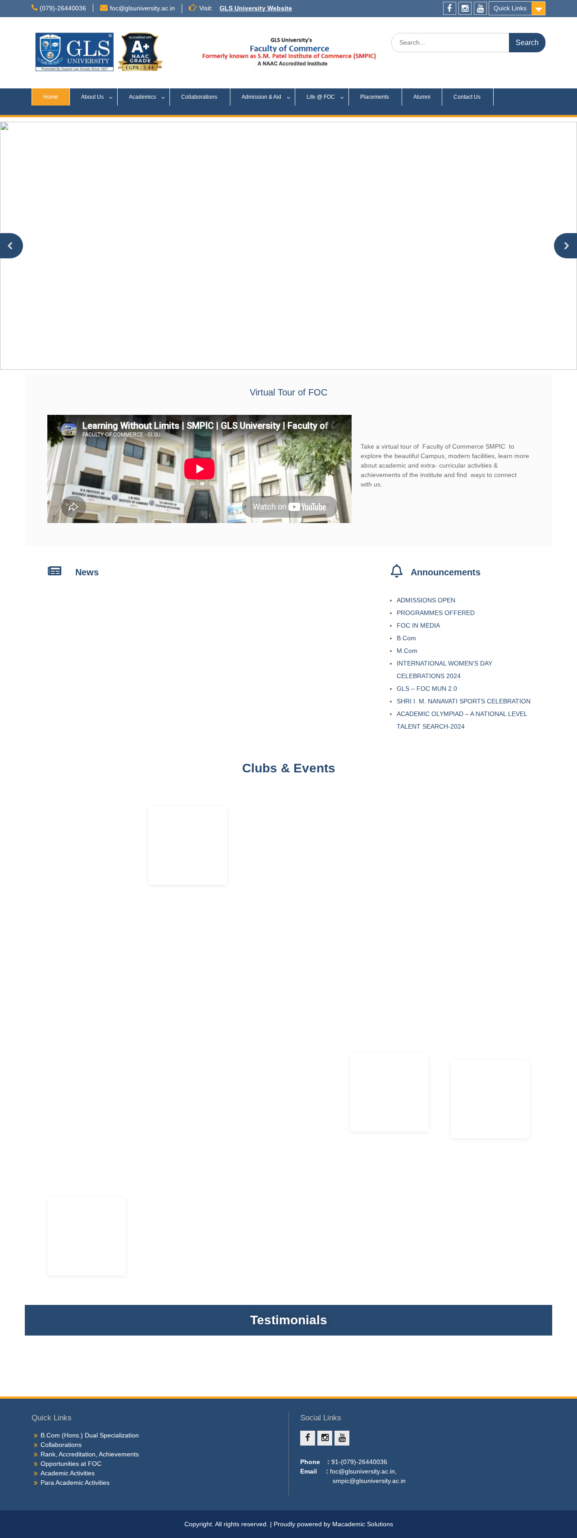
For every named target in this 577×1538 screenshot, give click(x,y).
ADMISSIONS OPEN (426, 600)
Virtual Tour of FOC (288, 392)
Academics (142, 97)
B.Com (406, 638)
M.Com (407, 650)
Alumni (421, 97)
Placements (375, 97)
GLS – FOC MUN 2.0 (428, 688)
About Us (92, 97)
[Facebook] (449, 8)
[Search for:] (468, 42)
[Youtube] (480, 8)
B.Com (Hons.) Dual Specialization (90, 1435)
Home (50, 97)
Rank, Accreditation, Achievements (90, 1454)
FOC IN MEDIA (418, 625)
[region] (288, 246)
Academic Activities (68, 1473)
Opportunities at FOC (71, 1463)
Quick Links (510, 8)
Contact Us (467, 97)
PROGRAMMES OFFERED (436, 612)
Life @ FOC (321, 97)
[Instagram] (465, 8)
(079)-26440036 (63, 8)
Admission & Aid (261, 97)
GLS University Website (256, 8)
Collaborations (200, 97)
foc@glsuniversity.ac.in (142, 8)
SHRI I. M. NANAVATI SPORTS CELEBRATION (464, 701)
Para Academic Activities (75, 1482)
